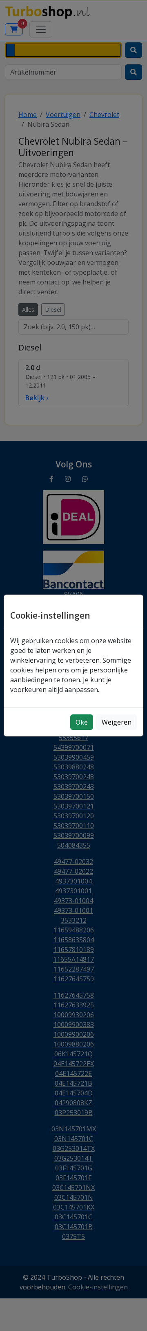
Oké (82, 722)
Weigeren (116, 722)
